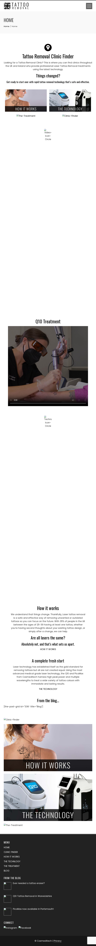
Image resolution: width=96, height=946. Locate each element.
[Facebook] (25, 927)
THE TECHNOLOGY (48, 689)
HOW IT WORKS (48, 649)
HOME (7, 847)
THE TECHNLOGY (12, 861)
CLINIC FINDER (11, 852)
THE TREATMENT (12, 866)
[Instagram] (11, 927)
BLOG (6, 870)
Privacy (58, 940)
